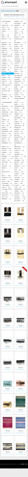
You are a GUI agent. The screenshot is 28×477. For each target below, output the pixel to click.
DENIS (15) (18, 71)
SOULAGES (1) (19, 177)
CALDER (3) (19, 52)
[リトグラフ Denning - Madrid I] (20, 275)
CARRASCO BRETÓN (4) (7, 57)
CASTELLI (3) (19, 58)
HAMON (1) (5, 98)
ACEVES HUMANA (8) (6, 22)
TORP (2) (17, 187)
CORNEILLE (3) (7, 63)
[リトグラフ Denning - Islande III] (8, 317)
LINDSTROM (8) (19, 125)
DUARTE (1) (6, 79)
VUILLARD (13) (19, 196)
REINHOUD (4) (19, 166)
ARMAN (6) (7, 32)
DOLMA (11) (6, 77)
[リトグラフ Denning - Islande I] (8, 296)
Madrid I (20, 284)
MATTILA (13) (18, 133)
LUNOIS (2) (6, 127)
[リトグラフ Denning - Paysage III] (8, 381)
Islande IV (20, 326)
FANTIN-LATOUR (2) (7, 86)
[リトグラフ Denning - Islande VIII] (20, 360)
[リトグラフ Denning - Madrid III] (20, 254)
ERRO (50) (6, 83)
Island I (20, 452)
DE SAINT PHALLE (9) (20, 67)
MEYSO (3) (16, 135)
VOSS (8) (4, 196)
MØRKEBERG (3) (6, 142)
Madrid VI (7, 242)
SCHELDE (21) (19, 173)
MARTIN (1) (18, 131)
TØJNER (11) (18, 191)
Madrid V (20, 242)
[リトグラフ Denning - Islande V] (8, 338)
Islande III (7, 326)
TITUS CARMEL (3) (7, 185)
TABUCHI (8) (18, 181)
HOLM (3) (5, 108)
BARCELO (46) (19, 36)
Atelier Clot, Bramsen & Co (8, 11)
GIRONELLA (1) (19, 90)
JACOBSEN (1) (18, 110)
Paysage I (7, 410)
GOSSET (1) (18, 92)
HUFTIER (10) (19, 108)
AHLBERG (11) (18, 21)
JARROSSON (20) (7, 112)
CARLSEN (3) (18, 54)
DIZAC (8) (6, 75)
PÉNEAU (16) (20, 156)
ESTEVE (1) (18, 83)
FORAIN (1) (18, 89)
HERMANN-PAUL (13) (19, 106)
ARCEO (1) (17, 27)
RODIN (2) (18, 168)
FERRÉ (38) (18, 87)
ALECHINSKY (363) (20, 23)
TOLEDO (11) (19, 185)
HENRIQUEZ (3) (7, 106)
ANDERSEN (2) (19, 25)
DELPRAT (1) (6, 71)
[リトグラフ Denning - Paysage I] (8, 402)
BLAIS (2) (6, 46)
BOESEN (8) (18, 46)
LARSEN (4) (18, 121)
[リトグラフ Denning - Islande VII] (8, 360)
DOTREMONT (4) (20, 77)
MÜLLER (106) (18, 139)
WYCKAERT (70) (19, 198)
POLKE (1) (18, 158)
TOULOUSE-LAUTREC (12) (7, 190)
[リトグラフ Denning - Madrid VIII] (8, 212)
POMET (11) (5, 160)
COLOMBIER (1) (19, 61)
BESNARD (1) (6, 44)
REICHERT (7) (6, 166)
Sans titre (20, 410)
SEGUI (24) (6, 175)
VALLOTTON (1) (6, 193)
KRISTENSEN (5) (19, 117)
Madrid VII (20, 220)
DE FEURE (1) (6, 67)
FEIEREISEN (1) (20, 85)
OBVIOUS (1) (17, 148)
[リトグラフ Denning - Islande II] (20, 296)
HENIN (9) (18, 102)
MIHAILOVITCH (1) (19, 137)
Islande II (20, 305)
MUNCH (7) (6, 141)
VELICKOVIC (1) (7, 195)
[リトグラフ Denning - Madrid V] (20, 233)
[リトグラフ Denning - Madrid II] (8, 275)
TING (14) (18, 183)
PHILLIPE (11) (7, 158)
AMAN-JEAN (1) (7, 25)
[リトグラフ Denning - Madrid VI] (8, 233)
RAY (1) (4, 164)
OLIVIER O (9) (19, 150)
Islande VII (7, 368)
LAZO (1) (6, 123)
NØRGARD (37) (6, 148)
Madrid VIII (8, 220)
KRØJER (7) (5, 119)
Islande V (7, 347)
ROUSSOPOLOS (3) (8, 172)
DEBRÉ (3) (5, 69)
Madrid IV (7, 263)
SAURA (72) (18, 171)
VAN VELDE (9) (18, 193)
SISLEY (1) (18, 175)
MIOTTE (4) (5, 139)
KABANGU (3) (18, 114)
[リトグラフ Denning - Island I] (20, 444)
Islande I (7, 305)
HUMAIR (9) (6, 110)
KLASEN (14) (18, 115)
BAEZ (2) (5, 35)
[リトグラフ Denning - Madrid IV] (8, 254)
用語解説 (22, 464)
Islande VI (20, 347)
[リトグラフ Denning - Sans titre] (20, 402)
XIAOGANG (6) (19, 200)
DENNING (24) (6, 73)
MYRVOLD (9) (18, 141)
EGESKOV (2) (6, 81)
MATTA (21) (6, 133)
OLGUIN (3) (6, 150)
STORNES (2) (18, 179)
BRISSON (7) (7, 50)
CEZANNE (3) (6, 60)
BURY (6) (4, 52)
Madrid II (7, 284)
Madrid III (20, 263)
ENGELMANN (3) (19, 81)
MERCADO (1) (7, 135)
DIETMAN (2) (18, 73)
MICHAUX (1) (6, 137)
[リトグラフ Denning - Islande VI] (20, 338)
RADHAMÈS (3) (19, 160)
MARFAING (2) (19, 129)
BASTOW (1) (6, 38)
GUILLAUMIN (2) (19, 96)
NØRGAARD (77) (19, 146)
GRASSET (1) (18, 94)
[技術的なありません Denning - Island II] (8, 444)
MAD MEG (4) (17, 127)
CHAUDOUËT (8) (19, 60)
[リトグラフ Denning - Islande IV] (20, 317)
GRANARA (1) (6, 94)
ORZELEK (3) (6, 152)
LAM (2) (5, 121)
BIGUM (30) (18, 44)
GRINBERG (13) (7, 96)
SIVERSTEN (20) (6, 177)
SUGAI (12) (5, 181)
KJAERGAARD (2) (7, 116)
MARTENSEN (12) (7, 131)
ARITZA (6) (19, 29)
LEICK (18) (5, 125)
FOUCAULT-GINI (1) (7, 91)
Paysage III (7, 389)
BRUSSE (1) (18, 50)
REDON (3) (18, 164)
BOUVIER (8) (18, 48)
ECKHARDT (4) (19, 79)
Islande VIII (20, 368)
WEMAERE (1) (6, 198)
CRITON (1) (5, 65)
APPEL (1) (5, 27)
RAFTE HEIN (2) (6, 162)
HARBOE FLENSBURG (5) (19, 99)
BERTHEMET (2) (20, 42)
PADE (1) (6, 154)
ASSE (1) (18, 31)
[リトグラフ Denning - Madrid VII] (20, 212)
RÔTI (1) (17, 169)
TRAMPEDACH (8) (19, 189)
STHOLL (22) (7, 179)
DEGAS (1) (18, 69)
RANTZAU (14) (19, 162)
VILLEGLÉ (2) (19, 195)
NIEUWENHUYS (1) (19, 143)
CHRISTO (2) (7, 61)
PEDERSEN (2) (18, 154)
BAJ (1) (17, 35)
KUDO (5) (18, 119)
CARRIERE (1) (19, 56)
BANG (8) (5, 36)
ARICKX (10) (6, 29)
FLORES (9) (6, 89)
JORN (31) (17, 112)
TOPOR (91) (6, 187)
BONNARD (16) (6, 48)
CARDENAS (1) (7, 54)
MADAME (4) (5, 129)
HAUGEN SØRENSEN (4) (8, 103)
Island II (7, 452)
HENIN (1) (18, 104)
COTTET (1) (18, 63)
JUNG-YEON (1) (6, 114)
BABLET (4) (18, 33)
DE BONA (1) (18, 65)
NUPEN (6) (5, 146)
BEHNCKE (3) (6, 42)
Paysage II (20, 389)
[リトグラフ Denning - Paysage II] (20, 381)
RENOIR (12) (7, 168)
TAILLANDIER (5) (7, 183)
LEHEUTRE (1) (19, 123)
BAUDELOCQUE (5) (19, 39)
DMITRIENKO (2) (18, 75)
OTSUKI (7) (17, 152)
